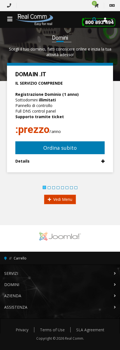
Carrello (20, 258)
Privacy (22, 329)
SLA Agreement (90, 329)
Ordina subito (60, 147)
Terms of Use (52, 329)
